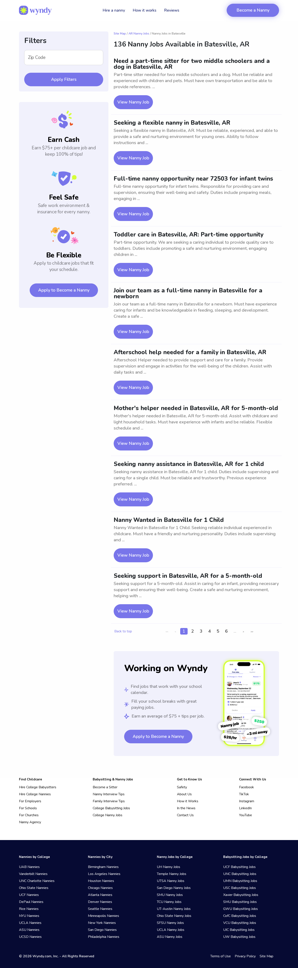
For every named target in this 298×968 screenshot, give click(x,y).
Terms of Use (220, 956)
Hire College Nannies (35, 794)
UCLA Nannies (30, 922)
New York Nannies (102, 922)
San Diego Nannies (102, 929)
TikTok (244, 794)
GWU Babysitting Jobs (240, 908)
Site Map (120, 33)
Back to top (123, 631)
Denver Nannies (100, 901)
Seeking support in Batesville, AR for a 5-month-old (188, 576)
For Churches (29, 815)
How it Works (187, 801)
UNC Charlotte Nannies (37, 880)
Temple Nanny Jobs (171, 873)
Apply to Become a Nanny (63, 290)
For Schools (28, 808)
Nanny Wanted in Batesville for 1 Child (169, 520)
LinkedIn (245, 808)
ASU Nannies (29, 929)
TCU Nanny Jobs (169, 901)
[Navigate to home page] (35, 10)
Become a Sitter (105, 787)
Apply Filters (64, 79)
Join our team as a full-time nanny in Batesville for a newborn (188, 293)
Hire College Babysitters (37, 787)
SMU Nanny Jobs (170, 894)
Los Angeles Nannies (104, 873)
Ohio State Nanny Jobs (174, 915)
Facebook (246, 787)
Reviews (171, 10)
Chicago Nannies (100, 887)
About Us (184, 794)
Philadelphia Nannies (103, 936)
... (235, 631)
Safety (182, 787)
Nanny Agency (30, 822)
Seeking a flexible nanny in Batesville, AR (172, 123)
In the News (186, 808)
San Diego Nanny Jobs (174, 887)
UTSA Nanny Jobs (170, 880)
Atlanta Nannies (100, 894)
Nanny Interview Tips (109, 794)
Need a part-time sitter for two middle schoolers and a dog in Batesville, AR (192, 64)
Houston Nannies (101, 880)
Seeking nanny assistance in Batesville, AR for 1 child (189, 464)
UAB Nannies (29, 866)
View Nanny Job (133, 102)
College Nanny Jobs (107, 815)
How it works (144, 10)
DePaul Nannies (31, 901)
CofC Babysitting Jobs (239, 915)
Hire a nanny (114, 10)
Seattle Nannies (100, 908)
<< (167, 631)
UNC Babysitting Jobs (239, 873)
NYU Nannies (29, 915)
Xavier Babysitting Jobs (240, 894)
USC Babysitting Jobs (239, 887)
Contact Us (185, 815)
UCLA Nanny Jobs (170, 929)
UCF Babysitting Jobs (239, 866)
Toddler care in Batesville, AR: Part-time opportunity (188, 235)
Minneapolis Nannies (103, 915)
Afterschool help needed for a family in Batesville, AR (190, 352)
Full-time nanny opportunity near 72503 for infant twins (193, 179)
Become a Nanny (252, 10)
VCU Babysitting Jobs (239, 922)
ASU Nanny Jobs (169, 936)
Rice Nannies (29, 908)
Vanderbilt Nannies (33, 873)
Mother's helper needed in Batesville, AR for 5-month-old (196, 408)
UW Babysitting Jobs (239, 936)
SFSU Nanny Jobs (170, 922)
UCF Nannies (29, 894)
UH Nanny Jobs (168, 866)
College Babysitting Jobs (111, 808)
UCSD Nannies (30, 936)
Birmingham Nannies (103, 866)
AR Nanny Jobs (138, 33)
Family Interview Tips (109, 801)
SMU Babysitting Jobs (240, 901)
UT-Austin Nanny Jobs (174, 908)
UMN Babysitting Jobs (240, 880)
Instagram (246, 801)
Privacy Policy (245, 956)
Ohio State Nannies (33, 887)
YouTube (245, 815)
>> (252, 631)
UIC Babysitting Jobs (239, 929)
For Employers (30, 801)
